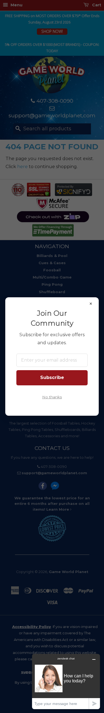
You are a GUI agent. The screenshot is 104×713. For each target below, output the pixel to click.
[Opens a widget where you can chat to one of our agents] (66, 681)
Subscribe (52, 377)
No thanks (52, 397)
